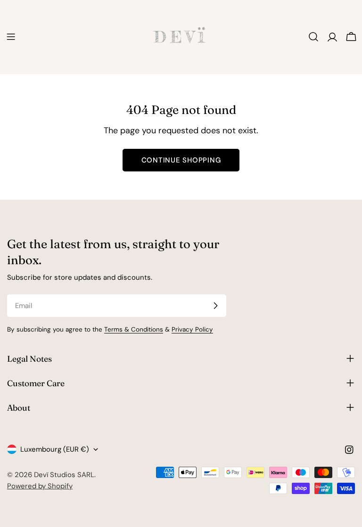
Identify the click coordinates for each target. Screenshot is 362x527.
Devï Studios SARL (64, 474)
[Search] (313, 36)
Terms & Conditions (133, 329)
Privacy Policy (192, 329)
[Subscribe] (215, 306)
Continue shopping (181, 160)
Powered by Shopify (40, 486)
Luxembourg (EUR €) (54, 449)
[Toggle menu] (10, 36)
